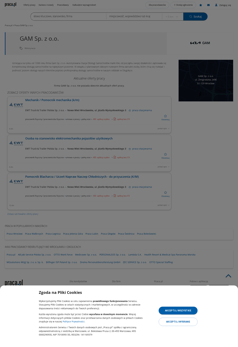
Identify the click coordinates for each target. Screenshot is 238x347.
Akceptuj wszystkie (178, 310)
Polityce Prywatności (74, 321)
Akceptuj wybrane (178, 321)
